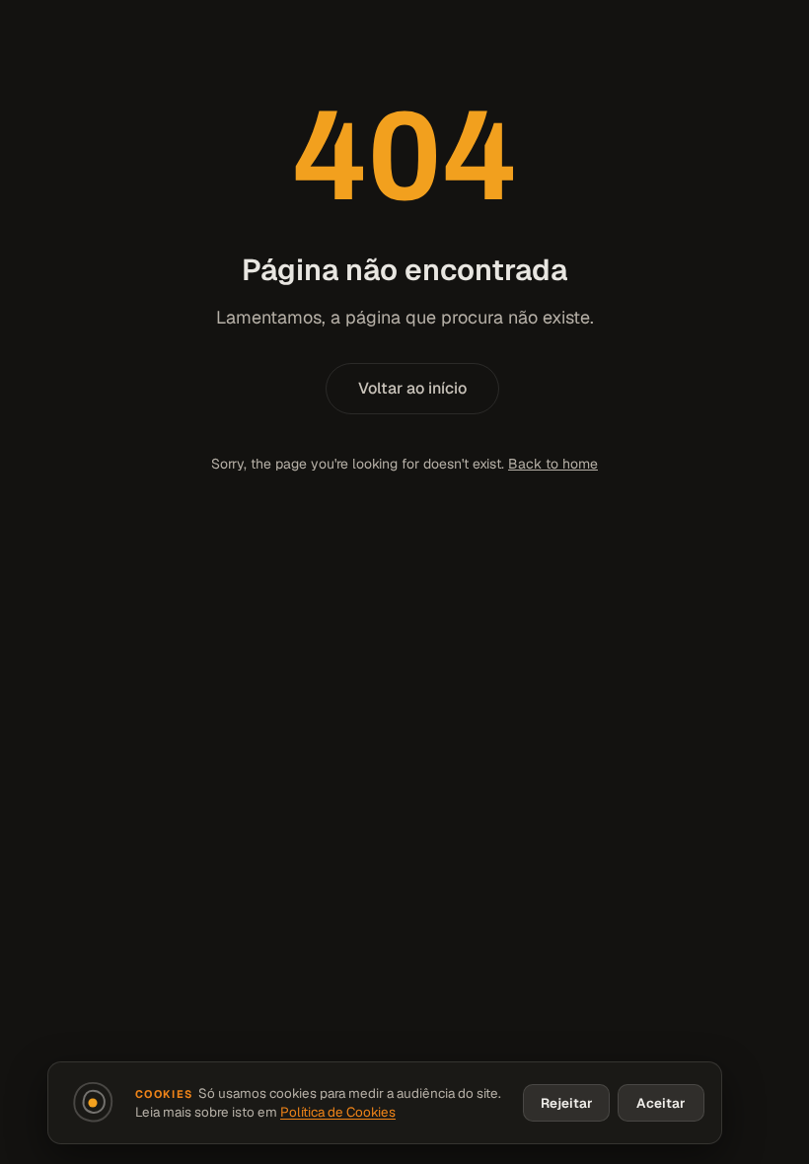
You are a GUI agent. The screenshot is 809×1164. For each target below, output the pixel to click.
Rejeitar (567, 1103)
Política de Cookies (338, 1112)
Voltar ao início (412, 388)
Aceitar (661, 1103)
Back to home (553, 464)
